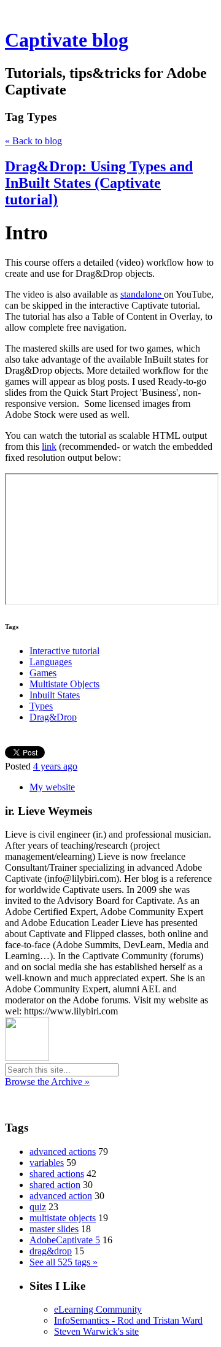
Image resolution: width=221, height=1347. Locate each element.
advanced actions (62, 1151)
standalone (142, 294)
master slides (54, 1229)
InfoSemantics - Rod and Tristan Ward (128, 1320)
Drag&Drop (53, 717)
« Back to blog (33, 141)
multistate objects (62, 1218)
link (49, 446)
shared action (54, 1184)
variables (46, 1162)
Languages (50, 662)
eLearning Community (98, 1309)
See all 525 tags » (63, 1262)
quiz (37, 1207)
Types (41, 706)
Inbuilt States (54, 695)
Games (42, 673)
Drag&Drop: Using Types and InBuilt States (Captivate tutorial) (99, 182)
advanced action (60, 1196)
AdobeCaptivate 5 (64, 1240)
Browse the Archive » (47, 1081)
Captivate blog (66, 40)
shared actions (56, 1173)
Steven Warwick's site (96, 1331)
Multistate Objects (64, 684)
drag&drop (50, 1251)
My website (52, 787)
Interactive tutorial (64, 651)
